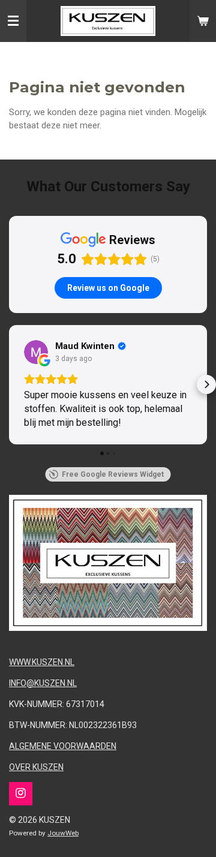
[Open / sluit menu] (13, 21)
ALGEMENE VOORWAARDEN (62, 746)
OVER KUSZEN (36, 767)
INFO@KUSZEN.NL (43, 683)
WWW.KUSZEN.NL (41, 662)
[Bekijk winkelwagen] (203, 21)
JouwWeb (63, 833)
